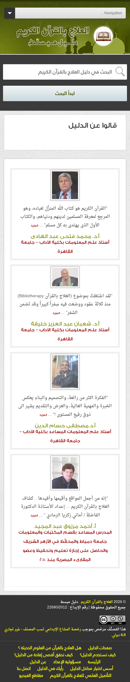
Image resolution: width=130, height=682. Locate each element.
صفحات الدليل (100, 648)
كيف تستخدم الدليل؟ (98, 655)
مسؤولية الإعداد (67, 662)
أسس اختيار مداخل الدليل (91, 668)
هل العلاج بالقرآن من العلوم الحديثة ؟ (49, 648)
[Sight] (65, 42)
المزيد (34, 225)
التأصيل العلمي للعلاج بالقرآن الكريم (80, 675)
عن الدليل (38, 662)
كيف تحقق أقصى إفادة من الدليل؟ (43, 655)
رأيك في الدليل (50, 668)
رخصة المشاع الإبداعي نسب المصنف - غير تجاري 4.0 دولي (65, 632)
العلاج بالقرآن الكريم (96, 602)
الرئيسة (94, 662)
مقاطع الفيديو (31, 675)
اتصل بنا (24, 668)
